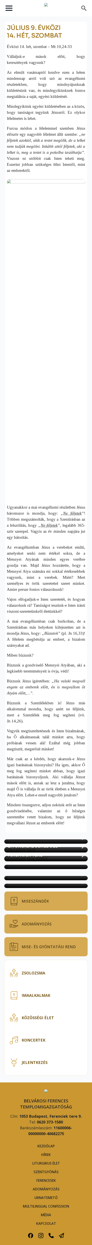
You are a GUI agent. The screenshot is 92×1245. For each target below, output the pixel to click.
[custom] (30, 1235)
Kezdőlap (46, 1146)
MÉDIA (46, 1215)
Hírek (46, 1154)
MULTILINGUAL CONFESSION (46, 1206)
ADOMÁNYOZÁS (46, 1189)
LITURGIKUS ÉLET (46, 1163)
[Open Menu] (9, 8)
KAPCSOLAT (46, 1223)
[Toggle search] (83, 8)
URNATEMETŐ (46, 1197)
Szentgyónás (46, 1172)
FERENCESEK (46, 1180)
